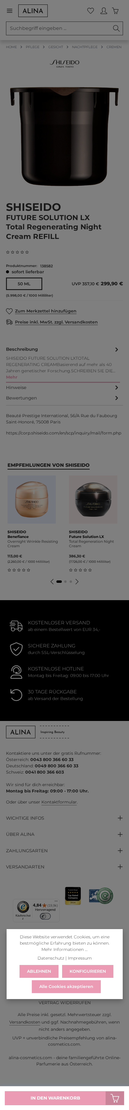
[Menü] (12, 11)
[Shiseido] (64, 64)
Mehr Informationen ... (64, 949)
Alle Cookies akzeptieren (66, 986)
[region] (64, 136)
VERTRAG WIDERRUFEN (65, 1002)
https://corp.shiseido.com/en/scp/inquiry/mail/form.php (63, 433)
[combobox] (58, 28)
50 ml (24, 283)
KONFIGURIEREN (88, 971)
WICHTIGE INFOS (25, 818)
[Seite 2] (65, 581)
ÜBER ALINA (20, 834)
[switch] (45, 916)
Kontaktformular (59, 802)
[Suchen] (116, 28)
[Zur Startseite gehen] (33, 10)
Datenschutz (51, 958)
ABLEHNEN (39, 971)
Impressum (80, 958)
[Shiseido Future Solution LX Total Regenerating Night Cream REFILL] (64, 136)
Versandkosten (24, 1022)
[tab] (63, 363)
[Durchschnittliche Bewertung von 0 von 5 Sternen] (20, 252)
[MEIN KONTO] (104, 11)
